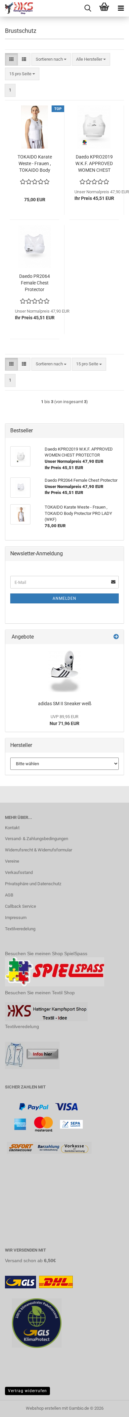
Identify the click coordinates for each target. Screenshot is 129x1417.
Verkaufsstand (19, 872)
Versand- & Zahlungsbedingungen (36, 838)
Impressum (15, 917)
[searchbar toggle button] (87, 8)
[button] (11, 59)
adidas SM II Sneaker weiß (64, 703)
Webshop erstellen (43, 1408)
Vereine (12, 861)
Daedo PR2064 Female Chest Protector (34, 283)
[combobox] (51, 59)
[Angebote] (116, 637)
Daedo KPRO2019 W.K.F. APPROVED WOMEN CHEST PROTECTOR (94, 163)
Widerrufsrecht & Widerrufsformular (38, 849)
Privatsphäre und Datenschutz (33, 883)
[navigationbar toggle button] (120, 8)
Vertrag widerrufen (27, 1390)
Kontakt (12, 827)
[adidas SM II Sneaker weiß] (64, 670)
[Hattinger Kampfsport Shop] (16, 8)
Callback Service (20, 906)
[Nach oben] (111, 1407)
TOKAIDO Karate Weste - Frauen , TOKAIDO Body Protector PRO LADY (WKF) (35, 163)
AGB (9, 895)
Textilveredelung (20, 928)
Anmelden (64, 598)
